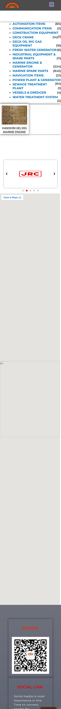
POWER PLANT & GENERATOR (37, 80)
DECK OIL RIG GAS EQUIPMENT (27, 43)
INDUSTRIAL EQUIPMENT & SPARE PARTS (34, 56)
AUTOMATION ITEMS (29, 24)
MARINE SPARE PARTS (30, 71)
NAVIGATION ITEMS (28, 75)
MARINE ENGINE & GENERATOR (27, 64)
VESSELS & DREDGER (29, 92)
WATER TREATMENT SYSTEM (35, 97)
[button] (51, 4)
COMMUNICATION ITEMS (32, 28)
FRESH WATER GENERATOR (35, 50)
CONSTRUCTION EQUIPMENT (35, 33)
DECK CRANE (23, 37)
